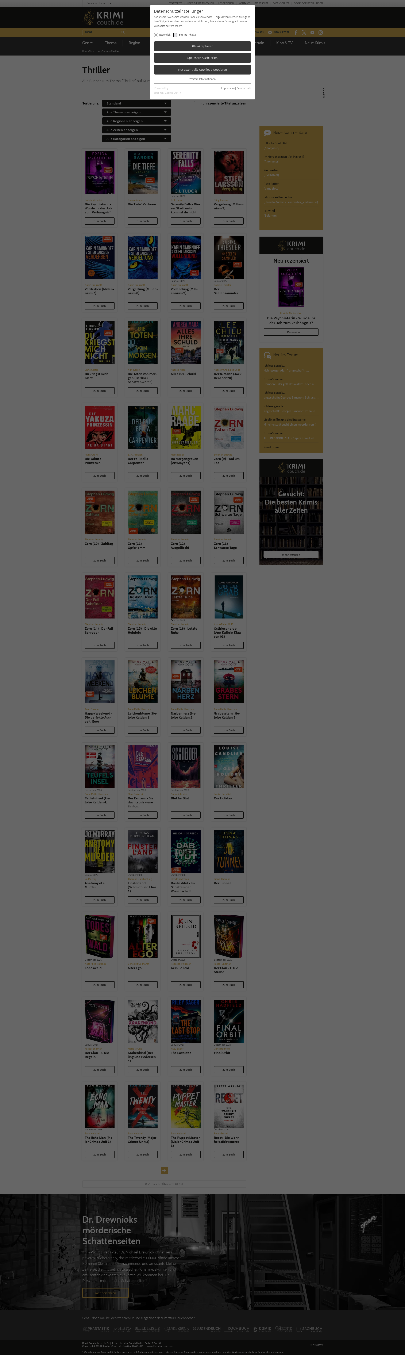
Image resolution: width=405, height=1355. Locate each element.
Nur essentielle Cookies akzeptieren (202, 69)
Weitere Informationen (202, 79)
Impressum (228, 88)
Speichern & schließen (202, 58)
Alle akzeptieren (202, 46)
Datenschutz (243, 88)
